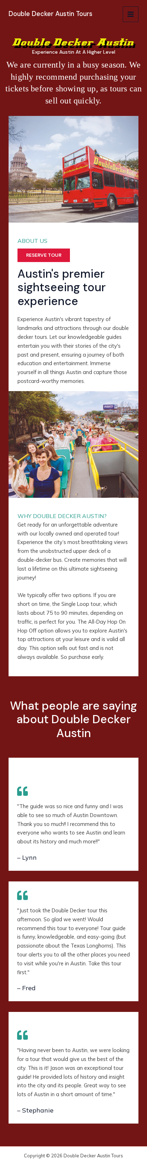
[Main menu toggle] (130, 14)
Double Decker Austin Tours (50, 14)
